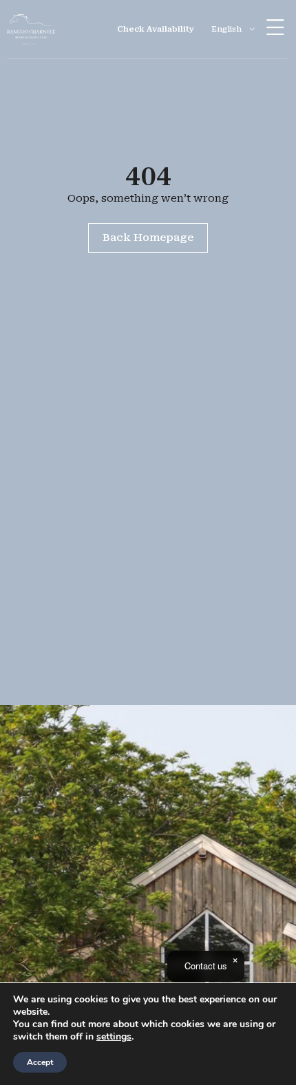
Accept (40, 1062)
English (226, 29)
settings (113, 1037)
